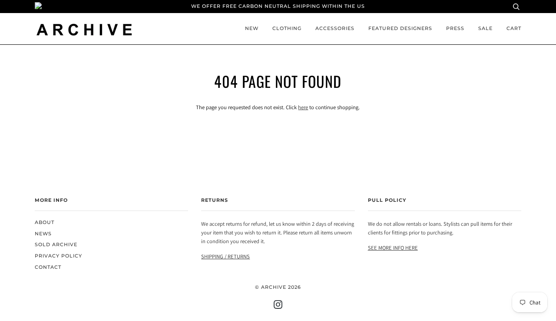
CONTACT (48, 267)
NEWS (43, 234)
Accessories (334, 28)
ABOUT (44, 222)
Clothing (286, 28)
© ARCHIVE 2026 (278, 287)
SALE (485, 28)
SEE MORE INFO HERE (393, 247)
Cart (513, 28)
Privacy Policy (58, 256)
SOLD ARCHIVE (56, 244)
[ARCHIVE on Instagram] (278, 306)
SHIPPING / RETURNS (225, 256)
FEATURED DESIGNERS (400, 28)
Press (455, 28)
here (303, 107)
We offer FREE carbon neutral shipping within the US (278, 6)
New (251, 28)
